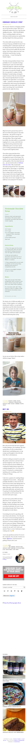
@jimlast (9, 538)
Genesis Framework (19, 740)
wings (17, 549)
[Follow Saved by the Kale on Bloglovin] (9, 598)
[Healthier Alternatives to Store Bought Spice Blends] (14, 667)
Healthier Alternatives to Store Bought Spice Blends (13, 680)
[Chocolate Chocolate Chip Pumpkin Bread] (14, 720)
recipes (22, 403)
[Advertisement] (8, 629)
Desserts (10, 400)
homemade (17, 403)
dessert (13, 403)
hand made (13, 548)
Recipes (18, 400)
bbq (10, 546)
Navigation (14, 16)
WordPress (17, 741)
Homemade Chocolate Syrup (13, 22)
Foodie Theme (16, 739)
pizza (4, 549)
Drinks (14, 400)
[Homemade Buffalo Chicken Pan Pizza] (14, 694)
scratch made (9, 549)
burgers (13, 546)
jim (17, 548)
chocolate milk (17, 402)
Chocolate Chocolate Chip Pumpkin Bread (13, 732)
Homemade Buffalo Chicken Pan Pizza (12, 706)
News (9, 545)
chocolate (11, 402)
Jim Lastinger (21, 548)
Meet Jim (6, 409)
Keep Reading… (7, 559)
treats (4, 405)
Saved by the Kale (14, 6)
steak (14, 549)
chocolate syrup (6, 403)
